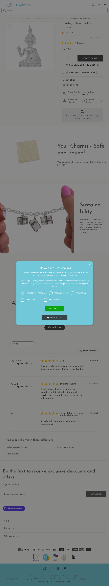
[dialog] (54, 293)
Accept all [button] (54, 308)
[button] (55, 317)
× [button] (89, 264)
